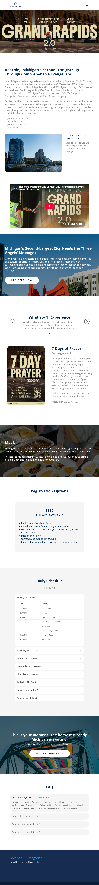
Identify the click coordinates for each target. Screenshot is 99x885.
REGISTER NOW (21, 280)
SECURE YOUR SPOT (49, 753)
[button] (12, 322)
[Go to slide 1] (49, 333)
